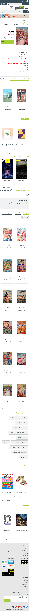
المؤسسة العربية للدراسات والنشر (18, 418)
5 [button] (9, 149)
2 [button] (15, 113)
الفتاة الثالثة (21, 370)
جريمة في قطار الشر (7, 180)
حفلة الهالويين (21, 246)
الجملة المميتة (21, 277)
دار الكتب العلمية (22, 437)
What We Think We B (7, 531)
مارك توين (21, 341)
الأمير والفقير (21, 339)
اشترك (7, 601)
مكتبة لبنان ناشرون (21, 423)
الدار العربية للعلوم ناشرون (20, 428)
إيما (7, 401)
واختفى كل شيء (21, 180)
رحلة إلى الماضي (21, 308)
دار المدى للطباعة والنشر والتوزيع (18, 433)
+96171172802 (24, 585)
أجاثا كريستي (24, 23)
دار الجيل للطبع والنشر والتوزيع (18, 447)
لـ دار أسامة (25, 218)
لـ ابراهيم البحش (21, 109)
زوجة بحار (7, 107)
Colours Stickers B (7, 492)
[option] (21, 97)
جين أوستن (7, 404)
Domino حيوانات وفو (21, 492)
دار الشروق (23, 457)
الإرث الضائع (7, 339)
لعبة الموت (7, 277)
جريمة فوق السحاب (7, 308)
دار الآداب (6, 442)
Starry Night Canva (21, 531)
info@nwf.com (24, 587)
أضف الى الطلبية (9, 42)
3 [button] (13, 113)
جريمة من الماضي (7, 370)
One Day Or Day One (21, 145)
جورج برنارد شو (21, 404)
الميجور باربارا (21, 401)
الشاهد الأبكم (7, 246)
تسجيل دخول (23, 1)
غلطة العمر (21, 107)
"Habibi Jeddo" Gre (7, 145)
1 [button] (18, 113)
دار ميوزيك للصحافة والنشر (19, 442)
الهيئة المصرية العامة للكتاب (19, 452)
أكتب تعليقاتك (23, 203)
